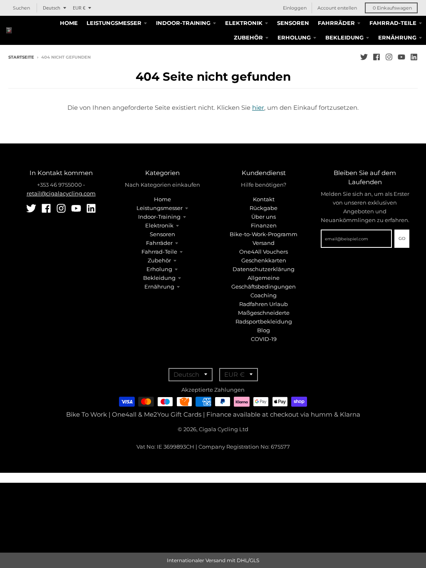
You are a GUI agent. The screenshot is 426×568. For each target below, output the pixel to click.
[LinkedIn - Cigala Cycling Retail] (414, 57)
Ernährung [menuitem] (397, 37)
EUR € (79, 8)
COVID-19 (264, 339)
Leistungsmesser (159, 208)
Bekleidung (159, 277)
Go (402, 238)
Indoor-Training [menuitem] (183, 23)
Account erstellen (337, 8)
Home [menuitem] (69, 23)
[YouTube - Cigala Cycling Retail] (401, 57)
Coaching (263, 295)
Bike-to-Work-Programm (263, 234)
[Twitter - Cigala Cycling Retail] (364, 57)
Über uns (263, 216)
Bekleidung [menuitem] (344, 37)
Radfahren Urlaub (263, 304)
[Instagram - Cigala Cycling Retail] (389, 57)
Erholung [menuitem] (294, 37)
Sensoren (162, 234)
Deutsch (51, 8)
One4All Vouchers (263, 251)
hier (258, 107)
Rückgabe (263, 208)
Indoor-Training (159, 216)
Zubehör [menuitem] (248, 37)
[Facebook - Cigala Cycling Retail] (376, 57)
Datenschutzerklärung (264, 269)
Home (162, 199)
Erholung (159, 269)
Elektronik (159, 225)
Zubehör (159, 260)
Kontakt (264, 199)
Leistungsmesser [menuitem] (114, 23)
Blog (263, 330)
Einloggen (295, 8)
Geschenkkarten (263, 260)
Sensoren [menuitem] (293, 23)
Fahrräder (159, 243)
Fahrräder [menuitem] (336, 23)
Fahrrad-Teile (159, 251)
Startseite (21, 57)
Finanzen (264, 225)
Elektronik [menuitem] (244, 23)
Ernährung (159, 286)
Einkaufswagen (392, 8)
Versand (264, 243)
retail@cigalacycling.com (61, 193)
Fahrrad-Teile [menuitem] (392, 23)
